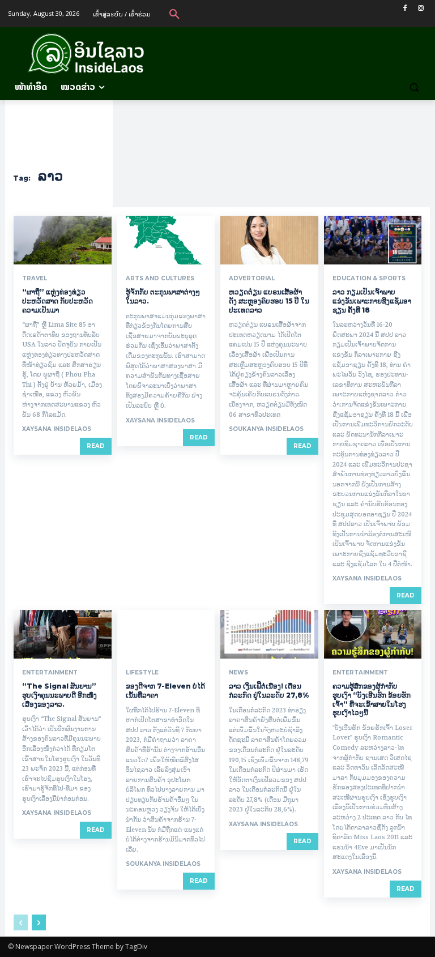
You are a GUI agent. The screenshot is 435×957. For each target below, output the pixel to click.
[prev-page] (21, 922)
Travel (34, 278)
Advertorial (252, 278)
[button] (174, 13)
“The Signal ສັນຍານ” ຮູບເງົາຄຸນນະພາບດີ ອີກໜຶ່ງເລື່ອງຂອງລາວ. (59, 695)
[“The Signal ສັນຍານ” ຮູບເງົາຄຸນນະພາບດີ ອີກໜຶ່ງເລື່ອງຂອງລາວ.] (63, 634)
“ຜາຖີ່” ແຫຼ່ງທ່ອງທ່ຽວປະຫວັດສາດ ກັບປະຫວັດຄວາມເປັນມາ (57, 301)
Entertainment (50, 673)
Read (96, 446)
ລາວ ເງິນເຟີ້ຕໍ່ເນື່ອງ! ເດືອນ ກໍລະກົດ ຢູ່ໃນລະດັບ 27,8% (269, 690)
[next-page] (39, 922)
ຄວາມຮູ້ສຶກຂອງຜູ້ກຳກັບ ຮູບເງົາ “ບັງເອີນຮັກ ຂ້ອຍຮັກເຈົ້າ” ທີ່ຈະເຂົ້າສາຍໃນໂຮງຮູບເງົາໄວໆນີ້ (371, 699)
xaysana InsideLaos (56, 429)
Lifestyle (142, 673)
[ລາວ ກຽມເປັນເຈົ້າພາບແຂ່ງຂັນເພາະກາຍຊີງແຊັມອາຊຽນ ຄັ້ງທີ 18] (373, 240)
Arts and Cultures (160, 278)
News (238, 673)
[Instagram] (420, 8)
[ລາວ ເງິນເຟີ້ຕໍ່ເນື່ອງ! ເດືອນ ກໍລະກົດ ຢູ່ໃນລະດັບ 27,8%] (269, 634)
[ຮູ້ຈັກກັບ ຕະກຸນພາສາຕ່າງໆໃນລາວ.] (166, 240)
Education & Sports (369, 278)
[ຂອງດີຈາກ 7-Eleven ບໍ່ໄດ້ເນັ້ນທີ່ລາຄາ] (166, 634)
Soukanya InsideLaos (266, 429)
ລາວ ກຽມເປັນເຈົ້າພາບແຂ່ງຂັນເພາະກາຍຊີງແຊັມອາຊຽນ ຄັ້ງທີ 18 (371, 301)
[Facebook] (404, 8)
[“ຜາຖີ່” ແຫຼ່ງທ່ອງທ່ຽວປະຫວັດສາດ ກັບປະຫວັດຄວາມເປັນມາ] (63, 240)
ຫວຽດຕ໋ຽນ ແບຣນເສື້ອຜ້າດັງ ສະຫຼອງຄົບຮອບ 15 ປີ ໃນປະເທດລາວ (269, 301)
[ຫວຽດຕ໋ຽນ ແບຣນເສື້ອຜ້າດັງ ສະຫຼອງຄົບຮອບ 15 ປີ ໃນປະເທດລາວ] (269, 240)
